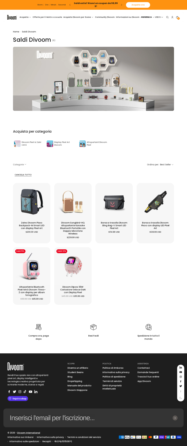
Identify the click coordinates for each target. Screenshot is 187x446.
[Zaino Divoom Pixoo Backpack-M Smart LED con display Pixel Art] (31, 201)
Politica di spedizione (114, 376)
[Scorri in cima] (180, 391)
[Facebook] (9, 391)
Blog (69, 376)
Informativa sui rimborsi (21, 437)
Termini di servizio (112, 381)
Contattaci (143, 367)
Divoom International (28, 432)
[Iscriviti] (175, 418)
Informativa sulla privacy (116, 372)
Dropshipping (74, 381)
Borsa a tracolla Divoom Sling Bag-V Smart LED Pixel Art (114, 225)
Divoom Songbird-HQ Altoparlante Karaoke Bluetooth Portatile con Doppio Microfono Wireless (72, 228)
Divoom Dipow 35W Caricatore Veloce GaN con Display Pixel (73, 290)
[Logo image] (12, 17)
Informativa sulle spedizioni (24, 441)
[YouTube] (30, 391)
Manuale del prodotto (79, 385)
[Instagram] (19, 391)
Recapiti (46, 441)
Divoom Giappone (77, 390)
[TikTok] (25, 391)
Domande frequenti (148, 372)
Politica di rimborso (113, 367)
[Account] (172, 17)
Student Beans (75, 372)
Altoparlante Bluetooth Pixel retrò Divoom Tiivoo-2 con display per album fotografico (32, 291)
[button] (159, 17)
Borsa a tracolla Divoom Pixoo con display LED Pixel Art (155, 225)
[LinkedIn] (36, 391)
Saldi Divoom (29, 31)
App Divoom (144, 381)
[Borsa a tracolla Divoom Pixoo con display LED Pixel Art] (155, 201)
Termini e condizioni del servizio (84, 437)
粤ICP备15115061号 (63, 441)
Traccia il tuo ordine (148, 376)
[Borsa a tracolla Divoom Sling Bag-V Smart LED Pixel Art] (114, 201)
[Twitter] (14, 391)
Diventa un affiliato (77, 367)
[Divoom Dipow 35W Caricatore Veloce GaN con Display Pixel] (73, 266)
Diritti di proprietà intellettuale (112, 387)
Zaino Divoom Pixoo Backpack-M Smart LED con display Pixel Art (31, 225)
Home (16, 31)
